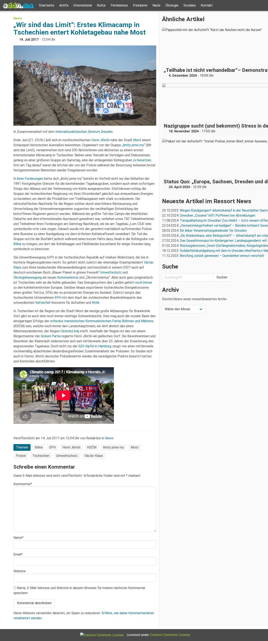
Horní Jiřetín (100, 140)
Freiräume (140, 5)
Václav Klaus (93, 456)
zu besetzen (142, 160)
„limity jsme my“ (133, 145)
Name (18, 538)
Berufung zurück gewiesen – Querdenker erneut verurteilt (222, 256)
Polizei (21, 456)
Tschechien (40, 456)
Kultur (101, 5)
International (82, 5)
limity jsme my (113, 447)
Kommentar (22, 484)
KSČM (91, 447)
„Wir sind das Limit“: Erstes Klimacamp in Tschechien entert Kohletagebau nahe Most (79, 28)
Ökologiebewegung (27, 277)
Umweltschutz (111, 272)
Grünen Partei (51, 336)
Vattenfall (42, 303)
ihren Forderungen (30, 179)
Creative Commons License (170, 635)
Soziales (189, 5)
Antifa (63, 5)
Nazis (156, 5)
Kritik (95, 303)
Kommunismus (67, 277)
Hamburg (104, 346)
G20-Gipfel (86, 346)
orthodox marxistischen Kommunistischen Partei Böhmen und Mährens (101, 321)
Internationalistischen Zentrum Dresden (84, 132)
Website (19, 571)
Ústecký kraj (70, 331)
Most (137, 140)
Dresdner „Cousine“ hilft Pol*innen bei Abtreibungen (217, 215)
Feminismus (119, 5)
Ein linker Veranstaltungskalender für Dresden (213, 231)
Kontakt (207, 5)
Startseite (46, 5)
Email (18, 554)
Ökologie (171, 5)
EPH (58, 298)
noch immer (143, 282)
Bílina (17, 244)
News (17, 18)
